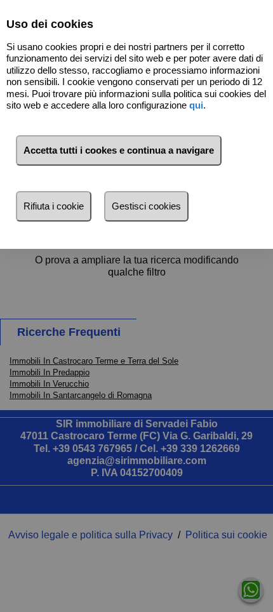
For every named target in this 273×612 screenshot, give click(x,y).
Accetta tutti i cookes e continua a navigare (118, 150)
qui (196, 105)
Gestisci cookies (146, 206)
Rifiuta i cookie (53, 206)
